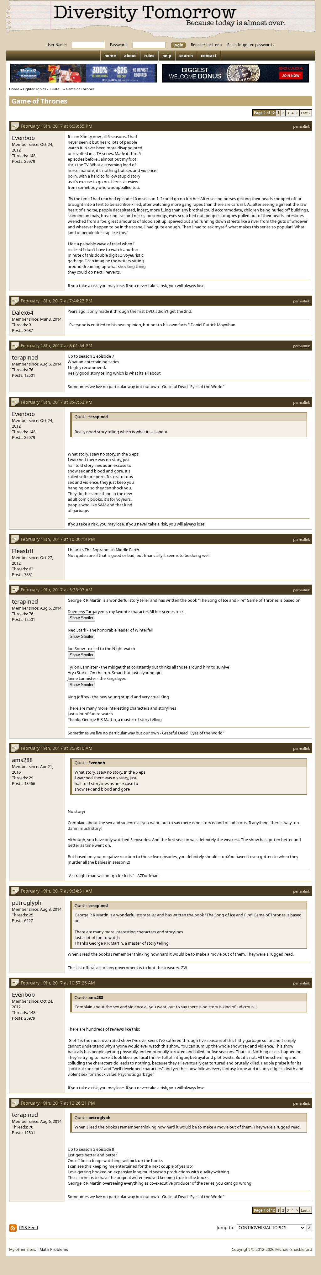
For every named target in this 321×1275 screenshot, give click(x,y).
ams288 (22, 760)
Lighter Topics (34, 89)
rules (149, 55)
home (110, 55)
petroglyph (26, 902)
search (186, 55)
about (130, 55)
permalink (301, 126)
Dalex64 (22, 312)
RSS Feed (28, 1227)
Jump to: (227, 1227)
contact (209, 55)
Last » (305, 112)
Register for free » (206, 44)
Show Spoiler (81, 618)
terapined (25, 357)
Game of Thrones (80, 89)
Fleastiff (23, 551)
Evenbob (23, 137)
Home (14, 89)
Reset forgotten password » (251, 44)
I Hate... (56, 89)
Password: (119, 44)
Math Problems (53, 1249)
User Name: (56, 44)
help (166, 55)
